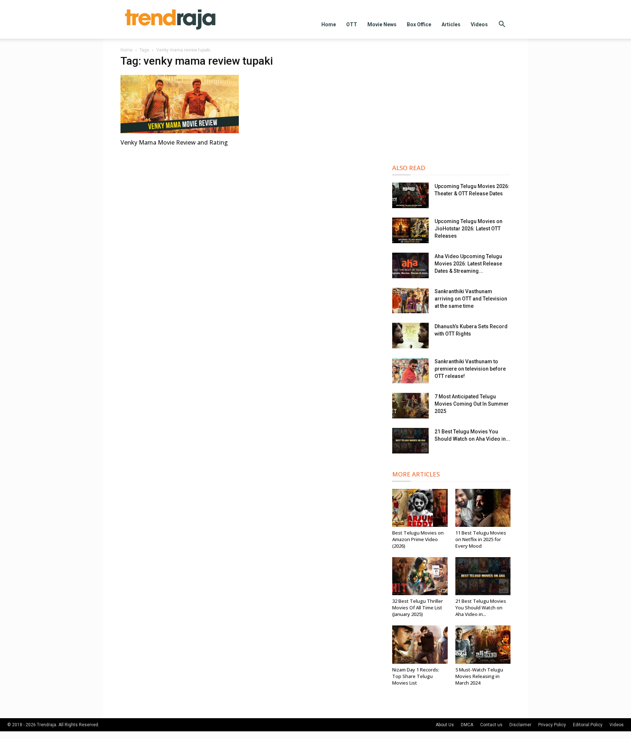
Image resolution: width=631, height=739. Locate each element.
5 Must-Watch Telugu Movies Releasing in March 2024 (479, 676)
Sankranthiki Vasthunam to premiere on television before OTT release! (470, 369)
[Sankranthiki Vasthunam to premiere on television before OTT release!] (410, 370)
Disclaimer (520, 724)
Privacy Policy (552, 724)
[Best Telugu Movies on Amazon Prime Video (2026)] (420, 508)
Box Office (419, 24)
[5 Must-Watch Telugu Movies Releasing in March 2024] (483, 644)
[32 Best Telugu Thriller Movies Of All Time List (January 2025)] (420, 576)
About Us (445, 724)
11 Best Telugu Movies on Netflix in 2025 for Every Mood (480, 539)
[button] (501, 25)
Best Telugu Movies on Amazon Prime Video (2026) (418, 539)
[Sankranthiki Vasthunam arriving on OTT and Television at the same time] (410, 300)
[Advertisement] (451, 103)
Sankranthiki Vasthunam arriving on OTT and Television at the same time (471, 298)
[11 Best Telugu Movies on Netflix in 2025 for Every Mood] (483, 508)
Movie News (382, 24)
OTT (351, 24)
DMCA (467, 724)
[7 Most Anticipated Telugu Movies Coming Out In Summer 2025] (410, 405)
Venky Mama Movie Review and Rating (174, 142)
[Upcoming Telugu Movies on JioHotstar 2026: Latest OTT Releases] (410, 230)
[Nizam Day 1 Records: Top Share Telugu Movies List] (420, 644)
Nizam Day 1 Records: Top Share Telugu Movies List (415, 676)
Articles (450, 24)
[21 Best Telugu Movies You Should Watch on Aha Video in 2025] (410, 440)
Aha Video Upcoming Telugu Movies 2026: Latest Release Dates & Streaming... (468, 263)
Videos (479, 24)
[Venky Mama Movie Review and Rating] (180, 104)
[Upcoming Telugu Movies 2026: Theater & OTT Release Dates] (410, 195)
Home (328, 24)
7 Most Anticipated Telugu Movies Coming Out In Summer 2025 (472, 404)
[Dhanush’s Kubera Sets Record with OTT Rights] (410, 335)
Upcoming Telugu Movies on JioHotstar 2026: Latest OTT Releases (468, 228)
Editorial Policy (588, 724)
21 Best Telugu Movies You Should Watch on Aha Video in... (480, 607)
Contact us (491, 724)
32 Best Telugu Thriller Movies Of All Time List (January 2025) (417, 607)
